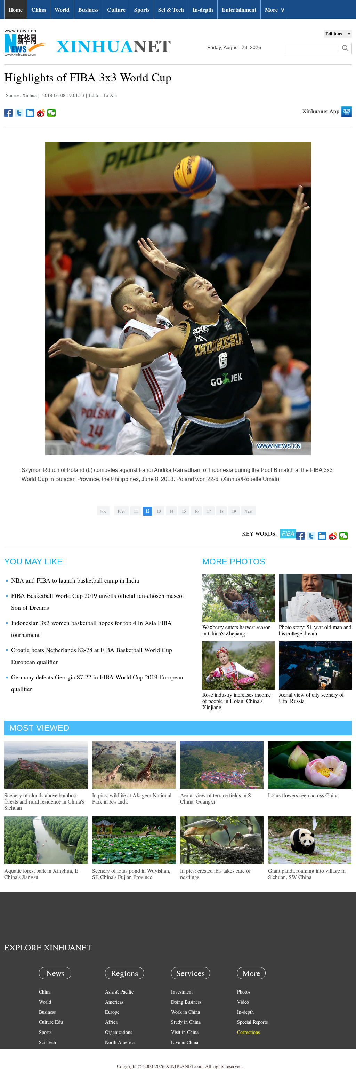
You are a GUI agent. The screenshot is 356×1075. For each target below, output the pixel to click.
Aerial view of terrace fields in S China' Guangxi (215, 798)
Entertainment (239, 10)
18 (221, 511)
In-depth (203, 10)
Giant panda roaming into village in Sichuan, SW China (307, 873)
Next (248, 511)
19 (234, 511)
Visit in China (185, 1032)
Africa (111, 1022)
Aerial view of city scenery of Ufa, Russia (311, 697)
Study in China (186, 1022)
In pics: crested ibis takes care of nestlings (215, 873)
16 (196, 511)
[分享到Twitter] (19, 113)
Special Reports (252, 1022)
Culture (116, 10)
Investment (182, 991)
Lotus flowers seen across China (303, 795)
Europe (112, 1012)
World (62, 10)
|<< (103, 511)
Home (16, 10)
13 (159, 511)
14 (171, 511)
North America (120, 1042)
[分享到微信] (51, 113)
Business (88, 10)
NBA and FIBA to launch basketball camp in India (75, 580)
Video (243, 1001)
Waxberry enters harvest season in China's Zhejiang (236, 630)
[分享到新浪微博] (41, 113)
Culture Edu (51, 1022)
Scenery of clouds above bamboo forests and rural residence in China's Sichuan (44, 801)
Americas (114, 1001)
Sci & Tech (171, 10)
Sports (141, 10)
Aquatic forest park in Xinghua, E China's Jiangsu (41, 873)
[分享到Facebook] (8, 113)
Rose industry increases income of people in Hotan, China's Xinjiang (236, 701)
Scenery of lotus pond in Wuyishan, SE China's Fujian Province (131, 873)
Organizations (118, 1032)
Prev (122, 511)
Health (45, 1052)
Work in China (185, 1012)
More (275, 10)
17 (209, 511)
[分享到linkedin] (30, 113)
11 (136, 511)
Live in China (184, 1042)
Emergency (182, 1052)
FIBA (288, 534)
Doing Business (186, 1001)
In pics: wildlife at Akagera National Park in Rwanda (131, 798)
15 (184, 511)
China (38, 10)
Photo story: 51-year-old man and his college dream (315, 630)
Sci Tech (47, 1042)
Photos (243, 991)
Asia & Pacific (119, 991)
